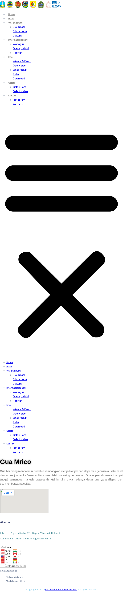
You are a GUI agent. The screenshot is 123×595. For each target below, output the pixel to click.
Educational (20, 31)
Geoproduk (20, 69)
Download (19, 78)
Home (11, 14)
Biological (19, 27)
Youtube (18, 104)
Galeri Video (20, 91)
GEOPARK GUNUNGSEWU (61, 589)
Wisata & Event (22, 61)
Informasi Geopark (18, 40)
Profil (11, 18)
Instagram (19, 99)
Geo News (19, 65)
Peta (16, 74)
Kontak (12, 95)
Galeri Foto (19, 87)
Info (10, 57)
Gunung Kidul (21, 48)
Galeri (11, 83)
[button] (61, 233)
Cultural (17, 35)
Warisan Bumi (15, 22)
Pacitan (17, 52)
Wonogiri (18, 44)
